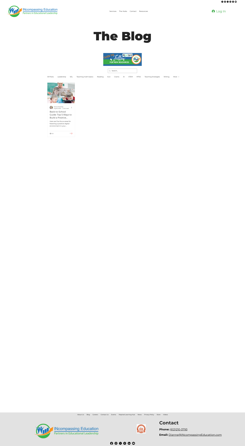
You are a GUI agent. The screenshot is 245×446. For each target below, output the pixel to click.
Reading (100, 77)
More (175, 77)
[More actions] (72, 107)
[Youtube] (236, 2)
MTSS (139, 77)
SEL (71, 77)
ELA (108, 77)
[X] (228, 2)
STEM (130, 77)
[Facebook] (222, 2)
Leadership (62, 77)
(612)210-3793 (178, 429)
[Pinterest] (233, 2)
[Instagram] (225, 2)
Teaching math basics (85, 77)
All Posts (50, 77)
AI (124, 77)
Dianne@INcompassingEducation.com (195, 434)
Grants (116, 77)
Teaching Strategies (152, 77)
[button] (123, 11)
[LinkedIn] (230, 2)
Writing (166, 77)
